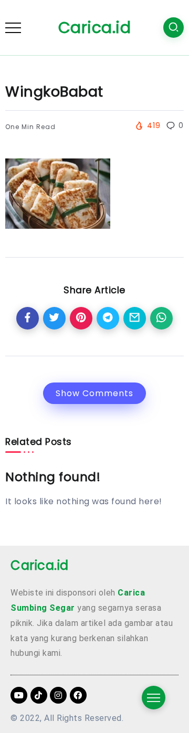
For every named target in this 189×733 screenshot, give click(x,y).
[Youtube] (18, 695)
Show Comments (94, 393)
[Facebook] (78, 695)
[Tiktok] (38, 695)
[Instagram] (58, 695)
